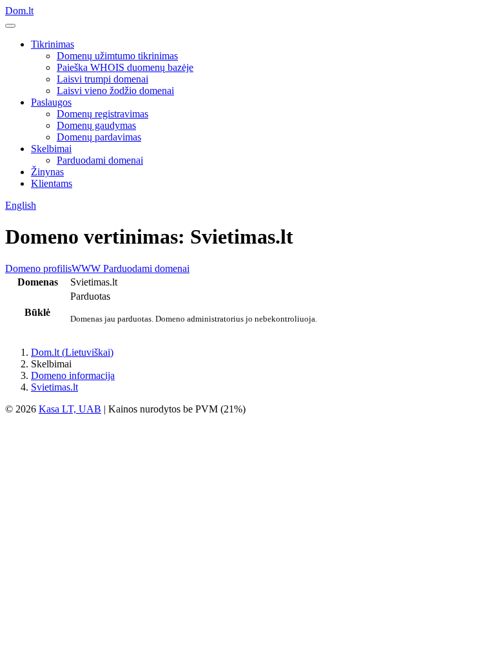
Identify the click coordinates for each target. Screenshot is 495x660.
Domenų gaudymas (96, 125)
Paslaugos (51, 102)
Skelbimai (51, 148)
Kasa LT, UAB (70, 408)
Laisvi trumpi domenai (102, 78)
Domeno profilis (38, 268)
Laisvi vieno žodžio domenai (115, 90)
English (20, 205)
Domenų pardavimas (99, 136)
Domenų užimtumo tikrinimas (117, 55)
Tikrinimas (52, 44)
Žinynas (47, 171)
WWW (86, 268)
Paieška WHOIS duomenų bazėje (125, 67)
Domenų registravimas (102, 113)
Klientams (51, 183)
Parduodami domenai (100, 160)
